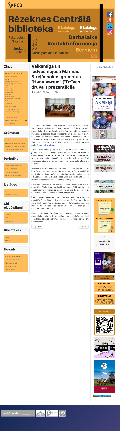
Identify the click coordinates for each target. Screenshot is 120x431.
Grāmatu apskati (9, 88)
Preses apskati (9, 96)
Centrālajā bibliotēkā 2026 (13, 166)
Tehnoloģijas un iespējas (12, 98)
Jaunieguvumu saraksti (12, 140)
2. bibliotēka (9, 103)
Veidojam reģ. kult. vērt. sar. (13, 84)
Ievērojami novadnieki (12, 260)
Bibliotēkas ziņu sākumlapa (14, 73)
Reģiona (7, 240)
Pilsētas (7, 237)
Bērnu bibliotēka (10, 106)
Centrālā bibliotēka (11, 77)
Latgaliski (108, 67)
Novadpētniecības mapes (13, 256)
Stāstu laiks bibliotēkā (11, 81)
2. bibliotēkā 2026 (11, 169)
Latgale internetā (10, 266)
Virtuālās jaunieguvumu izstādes (15, 143)
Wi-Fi (7, 218)
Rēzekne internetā (11, 263)
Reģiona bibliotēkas (11, 117)
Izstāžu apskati (9, 90)
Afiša (6, 191)
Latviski (99, 67)
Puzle (6, 100)
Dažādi (6, 86)
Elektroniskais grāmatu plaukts (15, 146)
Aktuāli (6, 79)
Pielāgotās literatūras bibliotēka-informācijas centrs (12, 112)
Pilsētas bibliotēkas (11, 120)
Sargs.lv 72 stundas (102, 396)
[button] (26, 76)
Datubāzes (8, 214)
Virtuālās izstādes (11, 195)
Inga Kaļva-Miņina (46, 145)
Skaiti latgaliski (10, 124)
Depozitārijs (9, 221)
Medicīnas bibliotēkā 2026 (13, 175)
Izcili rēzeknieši (10, 269)
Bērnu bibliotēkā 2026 (12, 172)
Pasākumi (7, 94)
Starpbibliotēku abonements (14, 150)
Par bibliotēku (8, 92)
